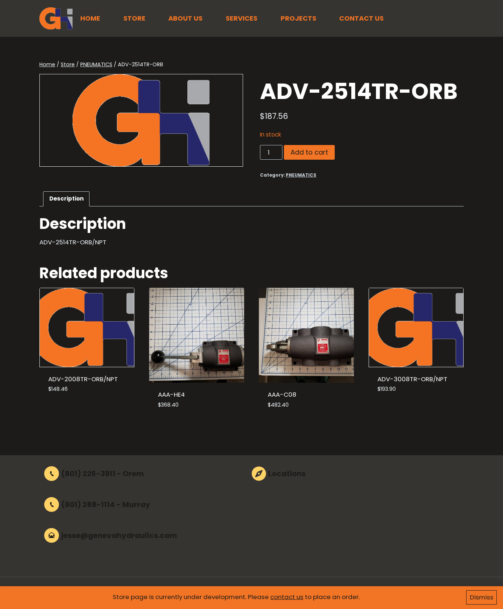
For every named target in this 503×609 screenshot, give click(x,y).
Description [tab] (66, 198)
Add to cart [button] (67, 411)
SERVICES (241, 18)
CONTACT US (361, 18)
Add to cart (309, 152)
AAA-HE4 (171, 394)
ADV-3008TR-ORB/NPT (412, 379)
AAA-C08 (282, 394)
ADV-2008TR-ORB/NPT (83, 379)
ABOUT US (185, 18)
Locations (287, 473)
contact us (286, 596)
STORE (134, 18)
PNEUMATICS (301, 175)
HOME (90, 18)
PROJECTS (298, 18)
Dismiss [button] (481, 597)
